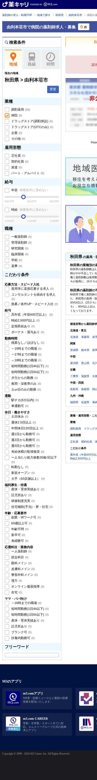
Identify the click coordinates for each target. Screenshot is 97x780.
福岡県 (74, 402)
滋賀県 (85, 376)
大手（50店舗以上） (27, 478)
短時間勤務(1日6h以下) (29, 372)
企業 (16, 133)
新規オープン (22, 473)
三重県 (74, 376)
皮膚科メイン (22, 569)
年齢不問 (19, 529)
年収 (29, 190)
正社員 (17, 155)
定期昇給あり (22, 326)
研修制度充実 (22, 501)
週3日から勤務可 (25, 446)
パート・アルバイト (27, 173)
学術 (16, 260)
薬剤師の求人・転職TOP (17, 15)
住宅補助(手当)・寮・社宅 (31, 507)
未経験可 (19, 541)
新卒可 (17, 535)
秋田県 (59, 15)
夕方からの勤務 (24, 378)
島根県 (85, 389)
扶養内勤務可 (22, 638)
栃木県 (85, 350)
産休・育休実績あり (27, 489)
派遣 (16, 167)
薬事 (16, 266)
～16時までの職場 (26, 348)
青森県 (85, 337)
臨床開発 (19, 254)
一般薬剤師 (21, 236)
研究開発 (19, 248)
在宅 (16, 592)
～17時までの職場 (26, 354)
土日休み (19, 416)
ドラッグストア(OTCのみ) (31, 127)
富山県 (85, 363)
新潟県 (74, 363)
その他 (17, 138)
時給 (29, 209)
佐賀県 (85, 402)
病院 (16, 115)
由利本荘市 (75, 15)
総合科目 (19, 557)
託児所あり (21, 495)
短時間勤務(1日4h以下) (29, 366)
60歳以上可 (21, 523)
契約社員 (19, 161)
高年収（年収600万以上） (31, 314)
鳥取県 (74, 389)
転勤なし (19, 467)
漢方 (16, 580)
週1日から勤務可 (25, 434)
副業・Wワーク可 (25, 517)
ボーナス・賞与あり (27, 332)
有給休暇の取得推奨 (27, 451)
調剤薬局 (20, 109)
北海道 (74, 337)
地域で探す (44, 15)
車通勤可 (19, 406)
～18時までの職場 (26, 360)
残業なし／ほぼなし (27, 342)
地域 (13, 64)
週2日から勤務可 (25, 440)
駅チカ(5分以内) (24, 400)
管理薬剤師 (21, 242)
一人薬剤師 (21, 551)
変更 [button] (53, 89)
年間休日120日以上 (26, 428)
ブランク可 (21, 632)
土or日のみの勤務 (25, 389)
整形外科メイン (24, 575)
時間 (50, 64)
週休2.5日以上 (23, 422)
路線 (32, 64)
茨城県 (74, 350)
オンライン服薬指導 (27, 586)
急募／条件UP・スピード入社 (34, 304)
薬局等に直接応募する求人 (32, 288)
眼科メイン (21, 563)
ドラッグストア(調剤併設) (31, 121)
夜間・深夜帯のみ (25, 383)
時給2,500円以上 (25, 320)
